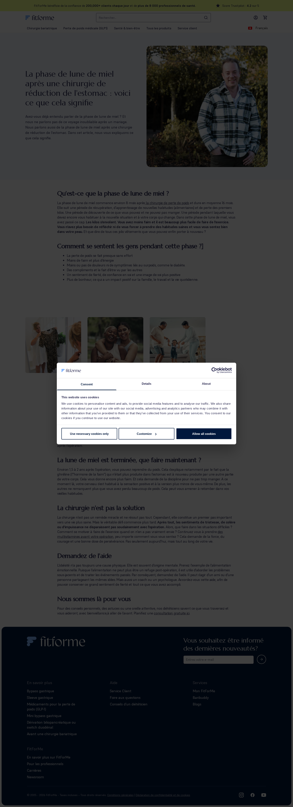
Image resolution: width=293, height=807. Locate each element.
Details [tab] (146, 383)
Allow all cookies (204, 433)
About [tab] (206, 383)
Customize (144, 433)
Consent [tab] (87, 384)
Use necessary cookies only (89, 433)
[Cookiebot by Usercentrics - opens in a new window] (214, 370)
